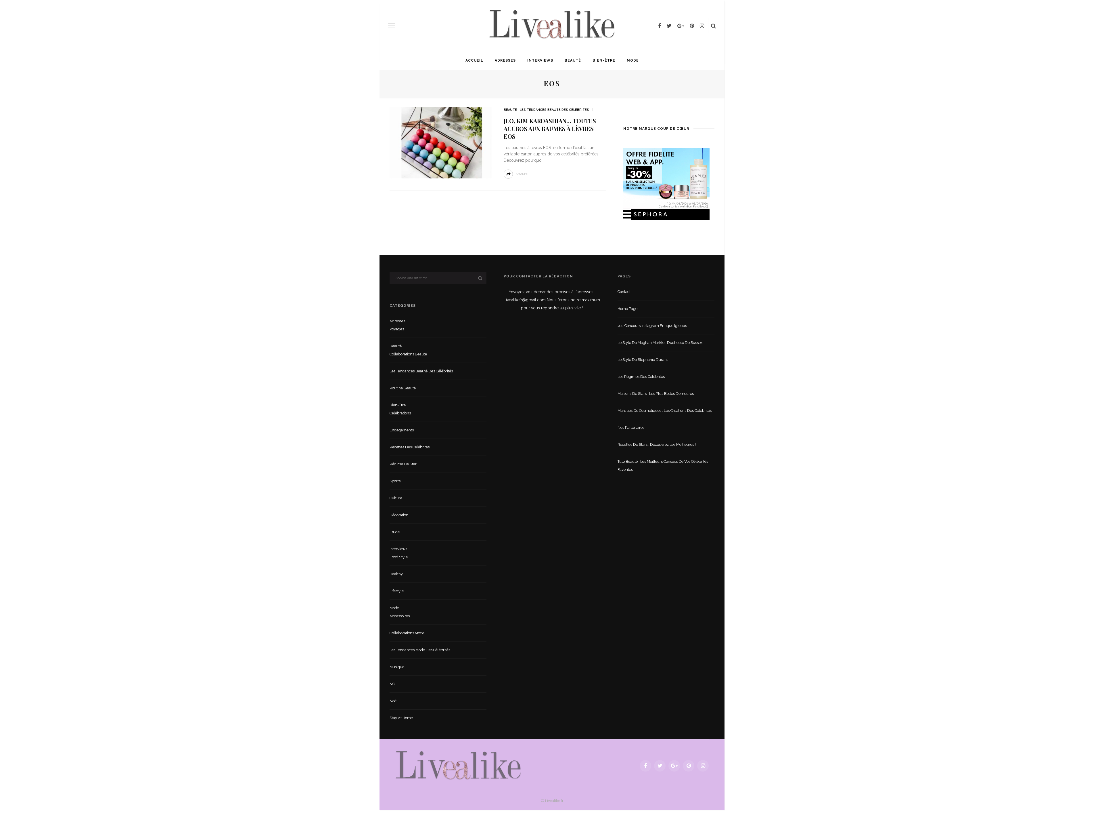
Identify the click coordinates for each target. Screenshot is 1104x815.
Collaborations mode (407, 633)
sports (395, 481)
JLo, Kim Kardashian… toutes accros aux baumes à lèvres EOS (550, 128)
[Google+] (680, 26)
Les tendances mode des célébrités (420, 650)
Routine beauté (403, 388)
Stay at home (401, 718)
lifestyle (397, 591)
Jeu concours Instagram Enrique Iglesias (652, 325)
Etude (395, 532)
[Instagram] (702, 26)
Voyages (397, 329)
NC (392, 684)
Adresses (505, 60)
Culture (396, 498)
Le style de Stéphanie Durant (643, 359)
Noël (394, 701)
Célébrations (400, 413)
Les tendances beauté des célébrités (554, 110)
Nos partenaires (631, 427)
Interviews (540, 60)
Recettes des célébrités (410, 447)
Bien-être (604, 60)
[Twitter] (669, 26)
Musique (397, 667)
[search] (713, 26)
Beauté (573, 60)
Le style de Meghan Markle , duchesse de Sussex (660, 342)
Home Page (627, 308)
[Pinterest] (692, 26)
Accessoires (400, 616)
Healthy (396, 574)
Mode (633, 60)
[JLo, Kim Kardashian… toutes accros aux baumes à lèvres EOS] (441, 142)
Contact (624, 292)
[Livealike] (458, 765)
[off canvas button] (391, 25)
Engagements (402, 430)
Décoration (399, 515)
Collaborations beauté (408, 354)
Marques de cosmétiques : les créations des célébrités (665, 410)
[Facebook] (659, 26)
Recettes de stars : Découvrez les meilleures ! (657, 444)
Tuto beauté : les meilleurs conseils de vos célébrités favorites (663, 465)
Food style (399, 557)
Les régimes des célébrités (641, 376)
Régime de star (403, 464)
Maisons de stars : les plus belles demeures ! (656, 393)
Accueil (474, 60)
